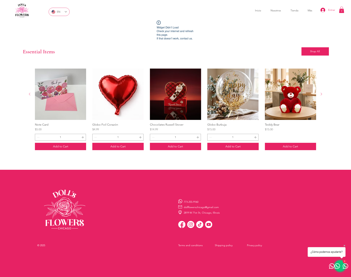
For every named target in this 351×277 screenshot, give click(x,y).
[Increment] (83, 137)
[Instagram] (190, 224)
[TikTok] (199, 224)
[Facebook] (181, 224)
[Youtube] (208, 224)
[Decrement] (37, 137)
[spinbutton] (60, 137)
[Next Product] (321, 94)
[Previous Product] (29, 94)
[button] (341, 10)
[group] (175, 109)
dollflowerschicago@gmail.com (201, 207)
